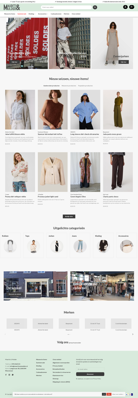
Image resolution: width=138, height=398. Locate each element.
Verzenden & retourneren (62, 372)
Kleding (31, 14)
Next (133, 334)
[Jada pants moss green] (118, 110)
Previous (5, 334)
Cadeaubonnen (56, 14)
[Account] (125, 7)
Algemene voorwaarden (61, 362)
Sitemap (55, 378)
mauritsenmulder (75, 343)
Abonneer (90, 374)
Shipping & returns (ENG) (61, 382)
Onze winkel (76, 14)
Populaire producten (85, 86)
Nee (109, 394)
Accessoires (42, 14)
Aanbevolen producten (51, 86)
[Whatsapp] (12, 375)
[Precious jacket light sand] (53, 172)
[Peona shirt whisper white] (20, 172)
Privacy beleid (58, 366)
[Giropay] (131, 395)
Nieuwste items (9, 14)
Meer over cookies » (117, 394)
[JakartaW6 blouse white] (20, 110)
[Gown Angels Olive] (85, 172)
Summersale (22, 14)
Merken (66, 14)
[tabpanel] (33, 248)
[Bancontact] (127, 395)
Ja (104, 394)
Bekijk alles (69, 216)
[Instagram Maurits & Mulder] (9, 375)
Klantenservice (58, 375)
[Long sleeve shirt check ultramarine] (85, 110)
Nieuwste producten (69, 86)
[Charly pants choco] (118, 172)
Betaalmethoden (58, 369)
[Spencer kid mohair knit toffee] (53, 110)
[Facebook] (6, 375)
